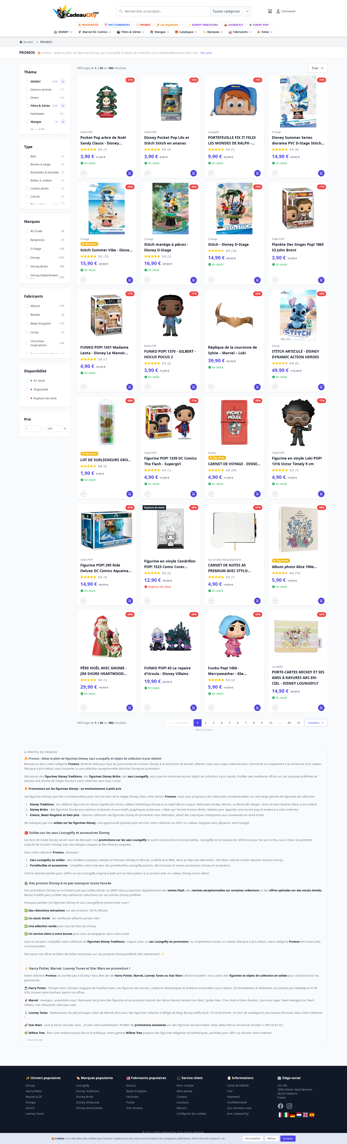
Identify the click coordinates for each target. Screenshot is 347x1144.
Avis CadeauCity (238, 1113)
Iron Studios (134, 1108)
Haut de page (35, 1040)
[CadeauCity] (279, 1114)
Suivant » (314, 723)
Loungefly (233, 25)
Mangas (157, 32)
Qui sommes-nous (239, 1108)
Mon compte (185, 1085)
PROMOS (143, 25)
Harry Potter (34, 1091)
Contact (182, 1097)
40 (289, 723)
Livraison (183, 1102)
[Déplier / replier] (63, 81)
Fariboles (132, 1097)
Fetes (263, 32)
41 (298, 723)
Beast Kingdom (136, 1091)
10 (270, 723)
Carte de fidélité (238, 1085)
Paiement (233, 1097)
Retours (182, 1108)
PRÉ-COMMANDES (117, 25)
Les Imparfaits (167, 25)
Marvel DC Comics (92, 32)
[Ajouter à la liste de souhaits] (83, 173)
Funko (130, 1102)
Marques (211, 32)
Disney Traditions (203, 25)
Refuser (271, 1138)
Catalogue (184, 32)
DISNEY (61, 32)
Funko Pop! (259, 25)
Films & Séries (129, 32)
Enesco (131, 1085)
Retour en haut (204, 729)
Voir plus (206, 53)
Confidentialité (237, 1102)
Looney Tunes (35, 1113)
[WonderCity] (292, 1114)
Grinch (30, 1108)
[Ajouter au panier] (130, 173)
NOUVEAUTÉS (88, 25)
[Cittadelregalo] (286, 1114)
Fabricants (238, 32)
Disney (30, 1085)
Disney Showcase (87, 1102)
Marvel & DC (34, 1097)
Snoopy (31, 1102)
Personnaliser (253, 1138)
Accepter (288, 1138)
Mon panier (184, 1091)
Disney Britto (84, 1097)
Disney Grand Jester (89, 1108)
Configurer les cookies (191, 1113)
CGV (230, 1091)
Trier (315, 68)
